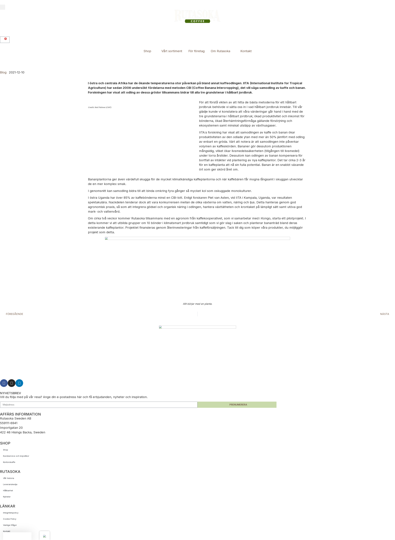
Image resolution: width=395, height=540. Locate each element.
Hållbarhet (8, 490)
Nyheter (7, 496)
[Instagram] (11, 383)
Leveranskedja (10, 484)
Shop (147, 51)
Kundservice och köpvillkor (16, 456)
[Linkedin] (19, 383)
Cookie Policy (9, 519)
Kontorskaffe (9, 462)
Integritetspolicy (10, 512)
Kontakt (246, 51)
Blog (3, 72)
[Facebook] (4, 383)
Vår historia (8, 478)
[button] (2, 7)
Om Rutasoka (220, 51)
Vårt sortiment (171, 51)
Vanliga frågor (10, 525)
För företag (196, 51)
